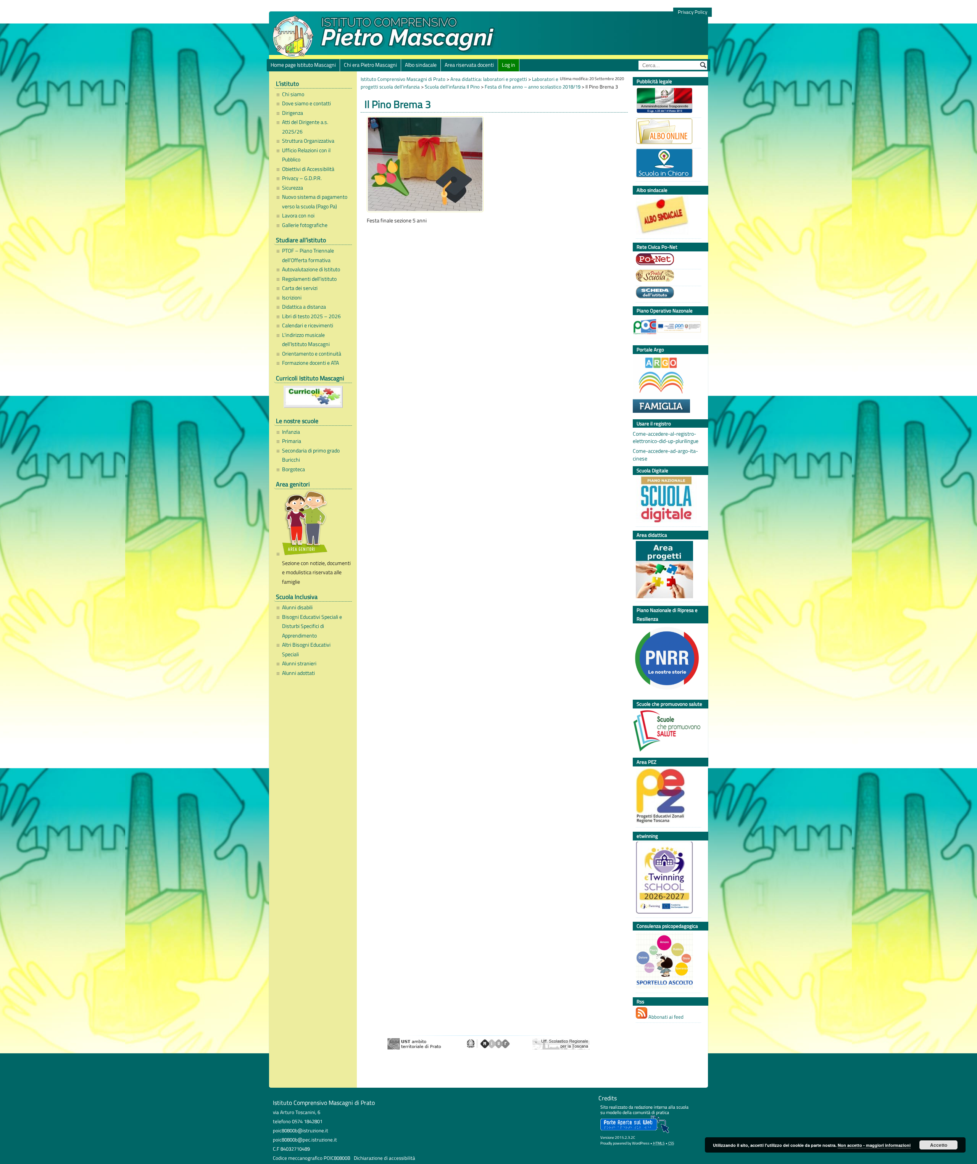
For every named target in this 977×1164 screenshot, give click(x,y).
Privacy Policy (692, 12)
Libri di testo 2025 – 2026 (311, 316)
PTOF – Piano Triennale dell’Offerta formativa (308, 255)
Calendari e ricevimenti (307, 325)
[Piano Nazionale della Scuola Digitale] (666, 500)
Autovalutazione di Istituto (311, 269)
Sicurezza (292, 188)
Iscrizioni (291, 297)
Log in (508, 65)
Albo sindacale (421, 65)
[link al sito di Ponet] (666, 260)
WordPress (641, 1143)
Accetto (938, 1144)
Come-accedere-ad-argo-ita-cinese (665, 455)
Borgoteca (293, 469)
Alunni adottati (298, 673)
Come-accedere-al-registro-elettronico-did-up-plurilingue (665, 437)
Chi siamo (293, 94)
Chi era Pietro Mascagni (370, 65)
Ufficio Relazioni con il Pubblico (306, 155)
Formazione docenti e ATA (310, 363)
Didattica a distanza (304, 307)
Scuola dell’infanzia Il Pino (452, 86)
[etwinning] (666, 879)
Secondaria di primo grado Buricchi (311, 455)
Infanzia (291, 432)
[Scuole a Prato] (666, 276)
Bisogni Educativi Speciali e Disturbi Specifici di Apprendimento (312, 626)
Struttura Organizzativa (308, 141)
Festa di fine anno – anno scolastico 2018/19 (532, 86)
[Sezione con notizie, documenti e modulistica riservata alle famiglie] (315, 524)
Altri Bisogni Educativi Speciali (306, 649)
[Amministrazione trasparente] (666, 101)
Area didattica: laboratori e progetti (488, 79)
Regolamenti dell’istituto (309, 279)
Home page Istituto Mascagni (303, 65)
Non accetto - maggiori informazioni (874, 1145)
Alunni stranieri (299, 663)
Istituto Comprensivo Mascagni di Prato (403, 79)
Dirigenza (292, 113)
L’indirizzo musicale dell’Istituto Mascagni (306, 339)
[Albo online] (666, 132)
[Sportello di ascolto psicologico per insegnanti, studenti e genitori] (666, 961)
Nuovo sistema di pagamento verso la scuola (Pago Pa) (314, 201)
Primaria (291, 441)
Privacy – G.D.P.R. (302, 178)
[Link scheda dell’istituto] (666, 293)
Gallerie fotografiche (304, 225)
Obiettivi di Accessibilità (308, 169)
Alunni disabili (297, 607)
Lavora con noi (298, 215)
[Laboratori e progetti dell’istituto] (666, 570)
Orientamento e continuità (311, 353)
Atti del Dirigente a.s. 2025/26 (305, 126)
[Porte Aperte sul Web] (634, 1131)
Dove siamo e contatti (306, 103)
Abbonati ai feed (665, 1017)
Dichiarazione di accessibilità (384, 1158)
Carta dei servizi (300, 288)
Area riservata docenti (469, 65)
